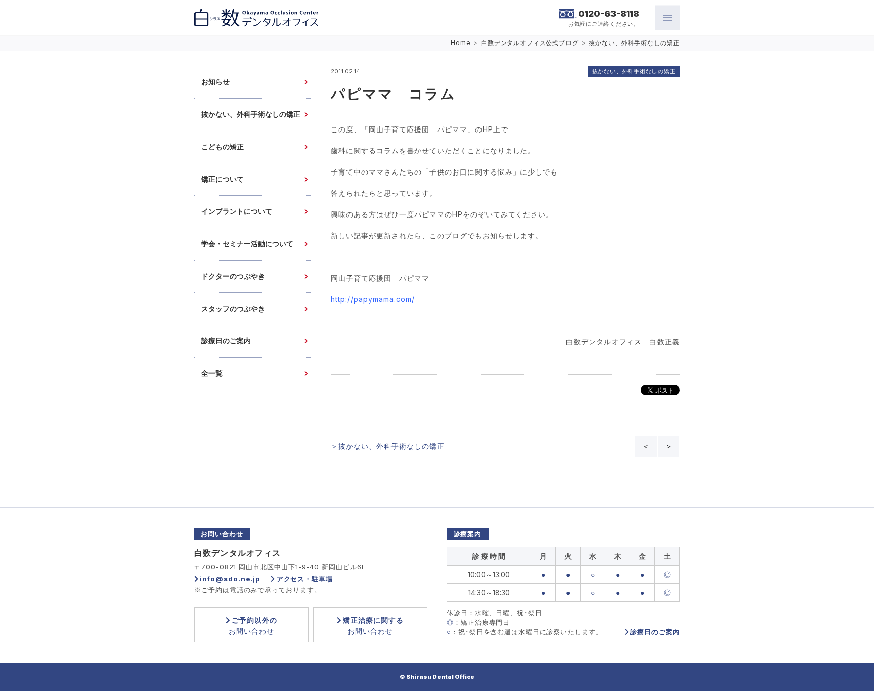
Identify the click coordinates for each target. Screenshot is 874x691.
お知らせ (215, 82)
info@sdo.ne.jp (230, 579)
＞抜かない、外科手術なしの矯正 (388, 446)
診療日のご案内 (226, 341)
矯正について (222, 179)
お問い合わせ (253, 625)
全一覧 (212, 373)
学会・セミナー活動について (247, 244)
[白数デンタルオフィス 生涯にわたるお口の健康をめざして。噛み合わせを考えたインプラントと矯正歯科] (256, 18)
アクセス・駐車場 (305, 579)
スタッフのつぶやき (233, 309)
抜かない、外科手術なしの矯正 (634, 43)
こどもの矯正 (222, 147)
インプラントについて (236, 211)
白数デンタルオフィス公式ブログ (530, 43)
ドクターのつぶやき (233, 276)
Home (460, 43)
